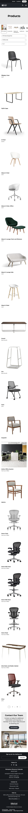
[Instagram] (13, 764)
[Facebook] (11, 765)
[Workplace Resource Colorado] (4, 5)
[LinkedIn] (16, 765)
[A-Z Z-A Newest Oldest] (14, 43)
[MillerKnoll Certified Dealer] (14, 804)
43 (17, 706)
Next (20, 707)
